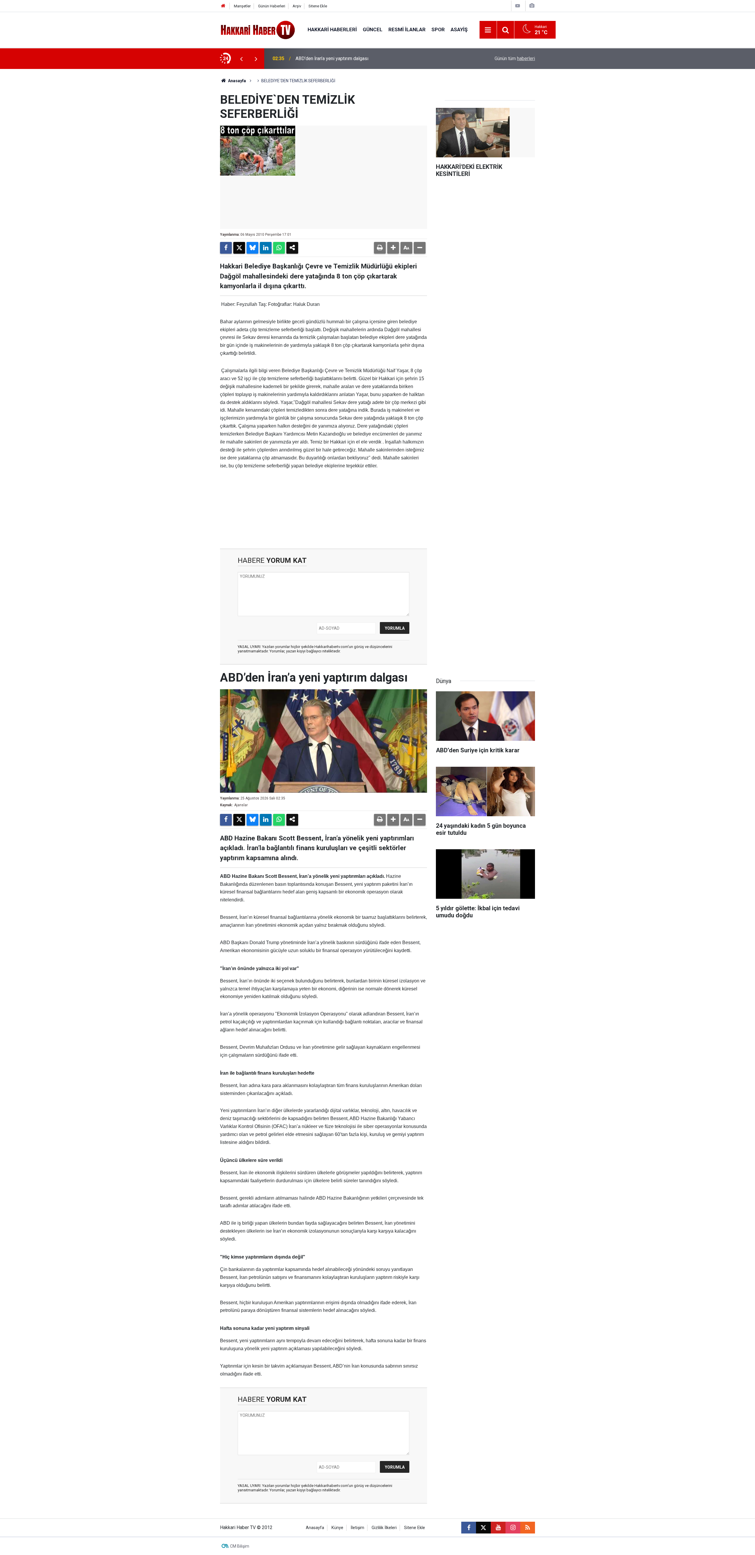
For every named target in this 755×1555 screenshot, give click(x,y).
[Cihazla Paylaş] (292, 248)
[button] (393, 248)
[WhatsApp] (279, 248)
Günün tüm (515, 58)
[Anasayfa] (223, 6)
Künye (337, 1527)
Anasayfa (236, 80)
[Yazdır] (380, 248)
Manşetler (242, 6)
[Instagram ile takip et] (512, 1527)
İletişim (357, 1527)
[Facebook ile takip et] (468, 1527)
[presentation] (241, 58)
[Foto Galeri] (531, 6)
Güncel (373, 29)
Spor (438, 29)
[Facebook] (226, 248)
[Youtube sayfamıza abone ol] (498, 1527)
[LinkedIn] (266, 248)
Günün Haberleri (271, 6)
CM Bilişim (239, 1546)
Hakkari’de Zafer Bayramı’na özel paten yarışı (342, 58)
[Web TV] (517, 6)
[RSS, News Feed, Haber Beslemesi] (527, 1527)
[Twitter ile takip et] (483, 1527)
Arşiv (297, 6)
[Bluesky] (252, 248)
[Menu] (488, 30)
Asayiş (459, 29)
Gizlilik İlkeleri (384, 1527)
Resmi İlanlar (407, 29)
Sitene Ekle (317, 6)
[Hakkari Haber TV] (258, 29)
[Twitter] (239, 248)
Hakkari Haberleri (332, 29)
